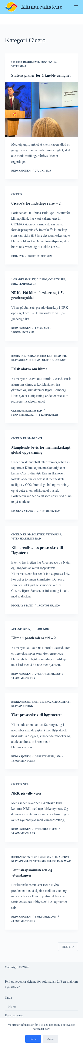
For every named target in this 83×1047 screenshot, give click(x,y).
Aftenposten (20, 629)
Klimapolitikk (42, 360)
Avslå (50, 1039)
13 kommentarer (23, 761)
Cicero (16, 62)
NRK (14, 284)
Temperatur (27, 284)
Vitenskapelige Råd (26, 538)
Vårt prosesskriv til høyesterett (36, 714)
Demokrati (31, 62)
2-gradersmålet (23, 279)
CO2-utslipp (56, 279)
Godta (33, 1039)
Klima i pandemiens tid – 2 (33, 638)
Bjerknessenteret (25, 702)
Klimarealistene (41, 7)
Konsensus (48, 62)
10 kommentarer (23, 678)
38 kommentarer (23, 833)
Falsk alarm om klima (29, 369)
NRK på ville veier (26, 793)
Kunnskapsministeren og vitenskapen (31, 872)
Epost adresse (14, 1015)
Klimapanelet (21, 861)
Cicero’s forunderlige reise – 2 (36, 203)
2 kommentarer (22, 332)
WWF (67, 861)
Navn (8, 997)
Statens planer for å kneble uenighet (41, 75)
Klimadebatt (20, 360)
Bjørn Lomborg (22, 356)
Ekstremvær (56, 356)
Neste (66, 946)
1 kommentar (48, 414)
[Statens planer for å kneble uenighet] (41, 109)
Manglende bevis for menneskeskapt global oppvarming (40, 449)
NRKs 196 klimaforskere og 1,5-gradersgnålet (37, 295)
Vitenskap (18, 66)
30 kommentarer (23, 921)
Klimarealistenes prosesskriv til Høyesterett (37, 550)
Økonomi (61, 360)
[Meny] (76, 7)
